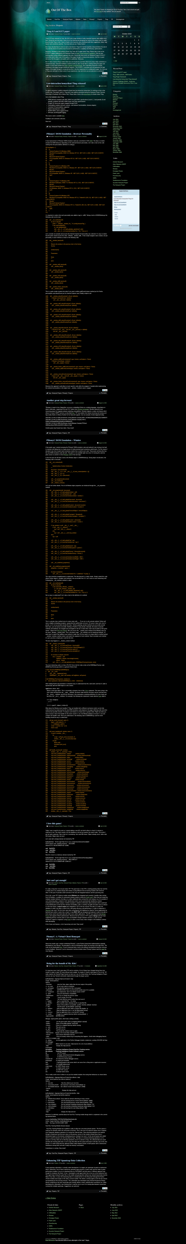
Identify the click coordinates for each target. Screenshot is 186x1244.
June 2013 (116, 121)
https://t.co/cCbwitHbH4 (120, 202)
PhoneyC (92, 19)
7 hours (116, 212)
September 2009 (117, 142)
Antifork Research (118, 162)
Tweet (105, 73)
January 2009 (116, 150)
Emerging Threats (118, 171)
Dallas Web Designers (127, 228)
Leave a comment (76, 34)
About (48, 2)
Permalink (104, 76)
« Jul (115, 61)
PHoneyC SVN (67, 454)
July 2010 (115, 131)
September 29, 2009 (102, 966)
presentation (87, 94)
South (69, 919)
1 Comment (87, 966)
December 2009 (117, 140)
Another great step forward (58, 400)
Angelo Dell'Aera (123, 191)
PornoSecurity (117, 175)
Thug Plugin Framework (119, 77)
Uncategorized (120, 19)
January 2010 (116, 138)
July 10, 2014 (103, 34)
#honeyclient (117, 209)
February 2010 (117, 136)
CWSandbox (116, 166)
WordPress (54, 1238)
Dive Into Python (62, 630)
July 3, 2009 (104, 1163)
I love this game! (54, 823)
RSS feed (99, 11)
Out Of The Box (61, 10)
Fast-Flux (57, 19)
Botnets (49, 19)
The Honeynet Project (119, 185)
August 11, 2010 (103, 402)
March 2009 (116, 149)
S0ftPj (114, 178)
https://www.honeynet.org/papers (86, 53)
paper (103, 949)
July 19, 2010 (103, 882)
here (63, 116)
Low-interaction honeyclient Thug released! (66, 83)
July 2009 (115, 143)
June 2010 (116, 133)
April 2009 (115, 147)
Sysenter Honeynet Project (120, 182)
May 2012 (115, 123)
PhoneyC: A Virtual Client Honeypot (63, 936)
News (84, 19)
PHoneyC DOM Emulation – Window (63, 440)
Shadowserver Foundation (120, 180)
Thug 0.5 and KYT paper (58, 31)
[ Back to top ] (137, 1238)
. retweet (116, 216)
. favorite (116, 218)
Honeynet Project (68, 19)
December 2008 (117, 152)
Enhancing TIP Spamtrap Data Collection (65, 1160)
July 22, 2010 (103, 826)
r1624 (91, 141)
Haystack (48, 910)
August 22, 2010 (103, 136)
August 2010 (116, 129)
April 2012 (115, 124)
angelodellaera (118, 196)
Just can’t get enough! (56, 880)
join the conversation (134, 225)
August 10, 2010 (103, 442)
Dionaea (115, 168)
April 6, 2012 (104, 86)
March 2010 (116, 135)
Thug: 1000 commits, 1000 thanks (122, 74)
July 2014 (115, 119)
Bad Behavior (50, 1240)
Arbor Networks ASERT (119, 164)
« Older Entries (51, 1198)
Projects (100, 19)
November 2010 (117, 126)
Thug (106, 19)
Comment (104, 126)
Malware (78, 19)
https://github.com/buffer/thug (73, 65)
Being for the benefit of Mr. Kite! (61, 963)
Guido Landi (89, 897)
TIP (112, 19)
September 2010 (117, 128)
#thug (115, 207)
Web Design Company (63, 1238)
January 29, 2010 (102, 939)
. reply (115, 214)
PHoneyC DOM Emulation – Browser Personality (69, 133)
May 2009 (115, 145)
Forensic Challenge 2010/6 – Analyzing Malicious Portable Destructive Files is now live (125, 83)
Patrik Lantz (116, 173)
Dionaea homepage (83, 409)
